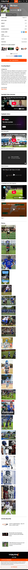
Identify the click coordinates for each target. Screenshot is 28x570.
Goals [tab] (15, 14)
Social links (4, 31)
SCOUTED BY (4, 87)
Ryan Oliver (4, 89)
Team (2, 34)
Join (16, 1)
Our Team (14, 557)
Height (3, 23)
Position (3, 41)
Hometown (4, 17)
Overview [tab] (3, 14)
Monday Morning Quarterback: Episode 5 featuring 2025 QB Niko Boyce (16, 534)
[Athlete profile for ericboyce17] (14, 262)
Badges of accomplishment (8, 44)
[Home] (5, 1)
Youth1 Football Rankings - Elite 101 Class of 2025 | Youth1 (16, 524)
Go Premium (14, 567)
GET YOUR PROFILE (14, 60)
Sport (2, 39)
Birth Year (3, 20)
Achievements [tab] (9, 14)
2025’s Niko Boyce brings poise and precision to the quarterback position (16, 544)
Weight (3, 26)
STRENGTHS (4, 69)
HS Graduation (5, 29)
